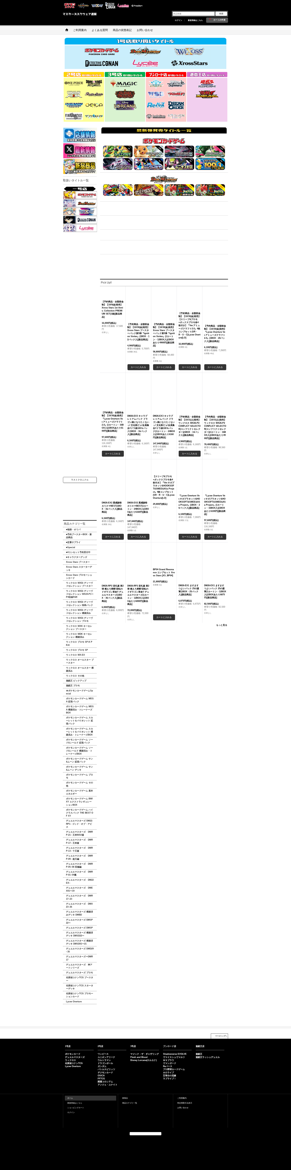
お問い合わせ (182, 1108)
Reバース (167, 1066)
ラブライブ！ (169, 1078)
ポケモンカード (72, 1054)
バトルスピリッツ (106, 1069)
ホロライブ (168, 1072)
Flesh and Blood (139, 1057)
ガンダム (102, 1066)
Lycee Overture (73, 1066)
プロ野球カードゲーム (174, 1069)
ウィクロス (70, 1060)
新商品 (125, 1098)
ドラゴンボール (105, 1063)
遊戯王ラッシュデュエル (208, 1057)
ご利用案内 (182, 1098)
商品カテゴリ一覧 (129, 1103)
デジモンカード (105, 1072)
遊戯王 (199, 1054)
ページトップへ (221, 1036)
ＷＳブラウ (168, 1060)
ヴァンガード (169, 1063)
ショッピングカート (75, 1108)
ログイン (178, 20)
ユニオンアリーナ (106, 1057)
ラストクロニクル (80, 479)
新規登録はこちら (195, 20)
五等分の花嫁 (169, 1075)
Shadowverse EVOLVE (175, 1054)
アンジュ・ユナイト (107, 1084)
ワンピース (103, 1054)
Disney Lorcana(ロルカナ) (143, 1060)
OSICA (101, 1075)
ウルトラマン (104, 1060)
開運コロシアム (105, 1081)
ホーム (70, 1098)
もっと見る (221, 683)
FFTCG (101, 1078)
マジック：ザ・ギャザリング (144, 1054)
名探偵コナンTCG (74, 1063)
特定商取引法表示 (184, 1103)
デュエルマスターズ (75, 1057)
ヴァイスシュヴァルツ (174, 1057)
